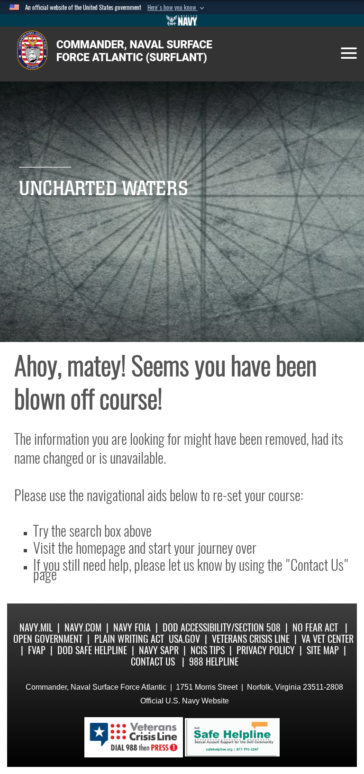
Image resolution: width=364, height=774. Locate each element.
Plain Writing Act (129, 638)
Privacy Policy (266, 650)
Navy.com (82, 627)
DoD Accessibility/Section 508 (222, 627)
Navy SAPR (159, 650)
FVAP (37, 650)
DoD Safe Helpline (92, 650)
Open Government (47, 638)
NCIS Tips (208, 650)
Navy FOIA (132, 627)
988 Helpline (213, 661)
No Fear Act (315, 627)
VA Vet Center (327, 638)
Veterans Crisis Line (251, 638)
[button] (176, 7)
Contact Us (153, 661)
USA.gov (184, 638)
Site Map (323, 650)
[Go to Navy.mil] (182, 20)
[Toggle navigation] (349, 53)
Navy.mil (36, 627)
